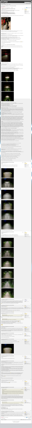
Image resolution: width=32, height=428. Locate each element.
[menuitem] (4, 3)
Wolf (4, 6)
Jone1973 (25, 411)
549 (26, 10)
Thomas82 (25, 299)
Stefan (3, 6)
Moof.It (2, 9)
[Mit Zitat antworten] (22, 162)
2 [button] (27, 7)
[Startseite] (4, 2)
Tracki (2, 356)
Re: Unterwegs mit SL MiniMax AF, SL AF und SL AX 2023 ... (7, 162)
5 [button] (29, 7)
